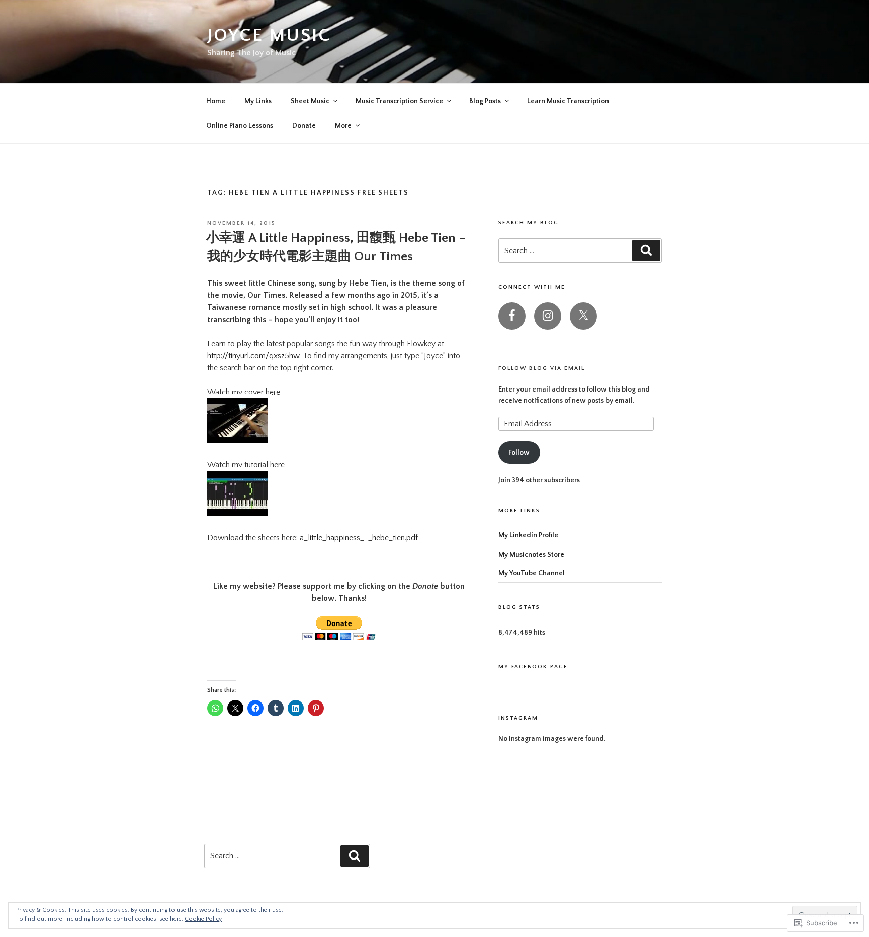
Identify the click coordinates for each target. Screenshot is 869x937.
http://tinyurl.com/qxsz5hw (253, 355)
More (343, 126)
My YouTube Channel (531, 573)
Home (215, 101)
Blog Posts (485, 101)
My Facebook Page (533, 667)
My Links (258, 101)
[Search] (646, 250)
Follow (519, 453)
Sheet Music (310, 101)
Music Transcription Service (399, 101)
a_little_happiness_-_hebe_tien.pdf (359, 537)
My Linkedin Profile (528, 535)
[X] (583, 316)
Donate (304, 126)
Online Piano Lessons (239, 126)
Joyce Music (269, 35)
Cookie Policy (203, 919)
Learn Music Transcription (568, 101)
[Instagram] (547, 316)
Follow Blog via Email (541, 368)
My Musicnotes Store (531, 555)
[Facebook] (512, 316)
